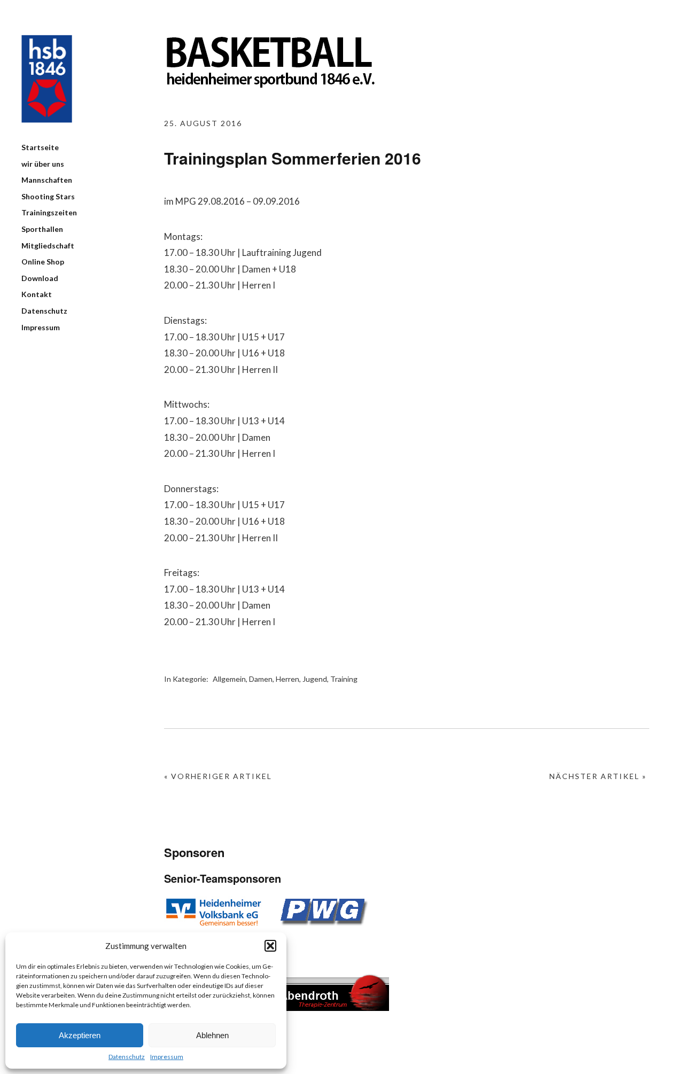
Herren (287, 678)
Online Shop (42, 261)
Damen (261, 678)
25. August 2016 (203, 123)
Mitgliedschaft (47, 245)
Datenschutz (126, 1057)
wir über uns (42, 163)
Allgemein (229, 678)
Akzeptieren (79, 1035)
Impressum (166, 1057)
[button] (270, 945)
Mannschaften (46, 179)
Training (343, 678)
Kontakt (36, 294)
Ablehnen (212, 1035)
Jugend (314, 678)
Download (39, 278)
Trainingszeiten (49, 212)
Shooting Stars (48, 196)
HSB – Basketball (46, 79)
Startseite (40, 147)
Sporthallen (42, 229)
